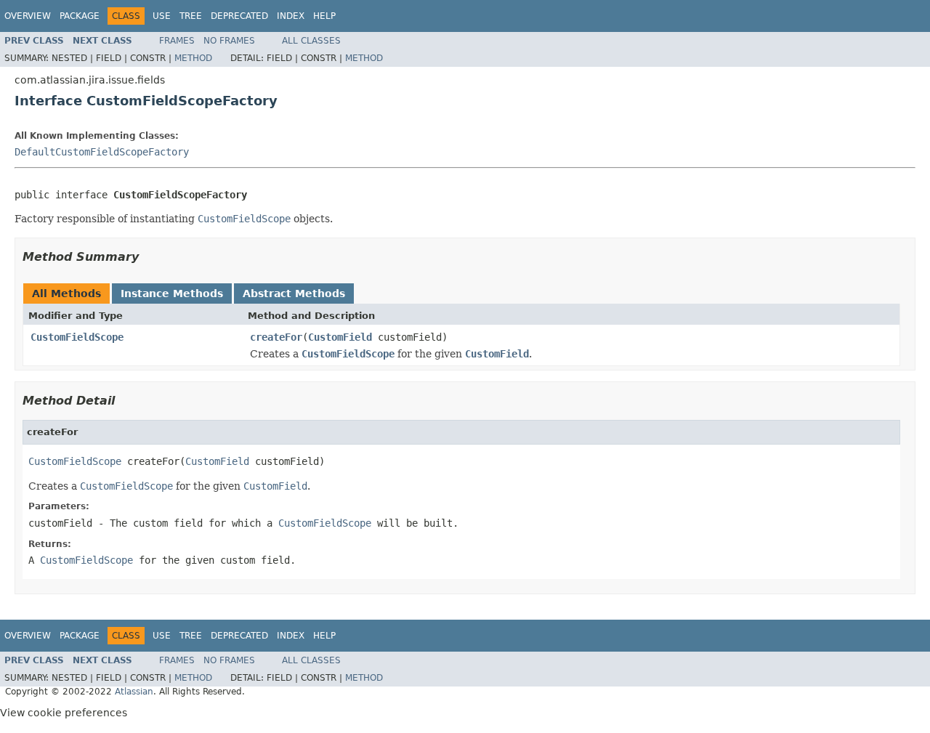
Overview (27, 16)
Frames (177, 41)
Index (290, 16)
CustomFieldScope (77, 337)
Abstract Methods (294, 293)
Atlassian (134, 692)
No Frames (229, 41)
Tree (190, 16)
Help (324, 16)
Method (193, 58)
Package (80, 16)
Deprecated (239, 16)
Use (162, 16)
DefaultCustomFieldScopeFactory (102, 152)
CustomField (340, 337)
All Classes (311, 41)
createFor (276, 337)
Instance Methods (172, 293)
